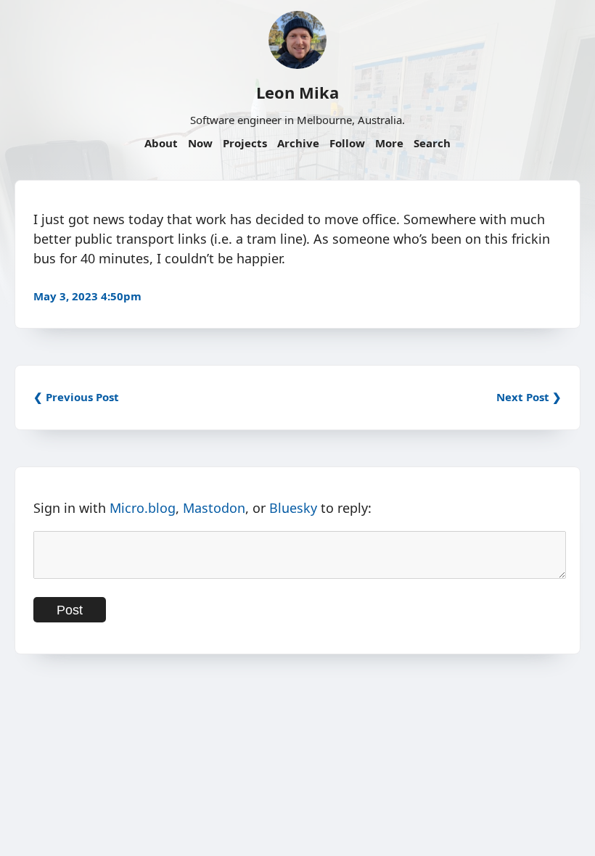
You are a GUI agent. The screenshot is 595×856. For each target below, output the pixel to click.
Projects (245, 143)
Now (200, 143)
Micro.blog (143, 508)
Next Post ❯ (529, 397)
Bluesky (293, 508)
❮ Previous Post (76, 397)
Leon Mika (297, 92)
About (161, 143)
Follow (347, 143)
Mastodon (214, 508)
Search (432, 143)
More (389, 143)
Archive (298, 143)
